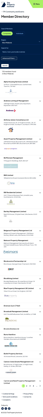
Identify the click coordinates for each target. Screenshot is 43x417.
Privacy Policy (28, 394)
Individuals (19, 33)
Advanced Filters (9, 58)
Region (3, 40)
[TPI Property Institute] (8, 4)
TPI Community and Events (13, 12)
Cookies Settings (8, 394)
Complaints (7, 400)
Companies (7, 33)
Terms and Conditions (10, 397)
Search (5, 65)
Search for (4, 48)
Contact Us (27, 397)
